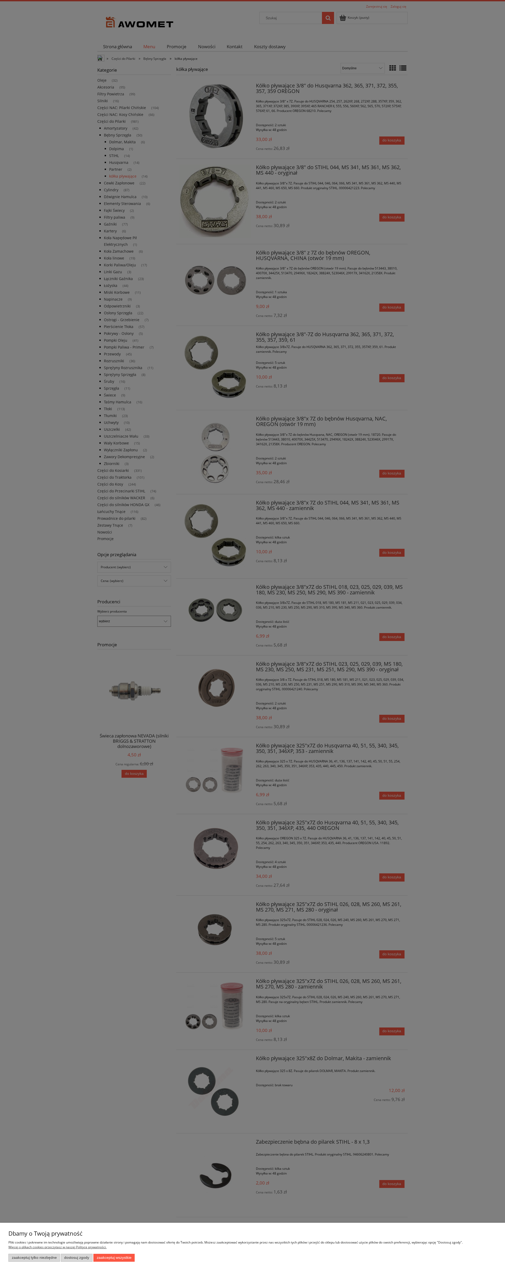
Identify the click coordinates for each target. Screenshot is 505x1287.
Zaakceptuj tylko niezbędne (34, 1258)
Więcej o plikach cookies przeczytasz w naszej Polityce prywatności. (57, 1247)
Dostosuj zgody (76, 1258)
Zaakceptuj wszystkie (114, 1258)
